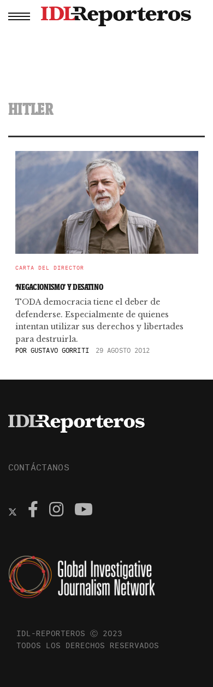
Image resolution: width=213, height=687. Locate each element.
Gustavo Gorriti (60, 350)
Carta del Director (49, 268)
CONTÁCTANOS (38, 467)
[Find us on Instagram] (56, 511)
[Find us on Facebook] (33, 511)
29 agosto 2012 (123, 350)
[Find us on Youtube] (83, 511)
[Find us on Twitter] (12, 511)
